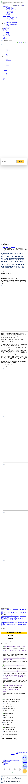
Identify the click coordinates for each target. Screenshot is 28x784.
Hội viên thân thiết (7, 35)
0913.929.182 (17, 638)
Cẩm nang (8, 27)
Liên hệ (5, 38)
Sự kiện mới (8, 25)
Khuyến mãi (6, 28)
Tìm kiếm (20, 161)
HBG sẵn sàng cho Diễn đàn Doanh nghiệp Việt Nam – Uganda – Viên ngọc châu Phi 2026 (13, 619)
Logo (4, 29)
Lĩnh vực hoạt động (7, 16)
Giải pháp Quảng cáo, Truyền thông (11, 760)
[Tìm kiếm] (11, 5)
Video (7, 33)
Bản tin (7, 34)
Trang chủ (5, 247)
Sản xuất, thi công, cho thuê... (12, 22)
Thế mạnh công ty (10, 8)
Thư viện (5, 30)
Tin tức (4, 23)
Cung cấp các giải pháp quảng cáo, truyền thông (8, 60)
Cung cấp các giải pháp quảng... (13, 19)
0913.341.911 (16, 641)
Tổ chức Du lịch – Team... (11, 21)
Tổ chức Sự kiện (9, 18)
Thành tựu (8, 13)
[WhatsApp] (25, 758)
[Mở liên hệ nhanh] (25, 771)
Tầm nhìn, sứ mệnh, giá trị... (12, 9)
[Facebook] (25, 762)
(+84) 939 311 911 (1, 743)
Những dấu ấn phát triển (11, 11)
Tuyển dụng (5, 37)
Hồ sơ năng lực (9, 14)
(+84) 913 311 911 (16, 2)
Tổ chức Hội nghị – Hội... (11, 17)
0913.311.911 (15, 40)
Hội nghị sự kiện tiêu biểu (11, 24)
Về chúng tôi (9, 7)
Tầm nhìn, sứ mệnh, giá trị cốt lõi (8, 50)
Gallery (7, 32)
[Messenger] (25, 766)
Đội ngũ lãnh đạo (9, 12)
